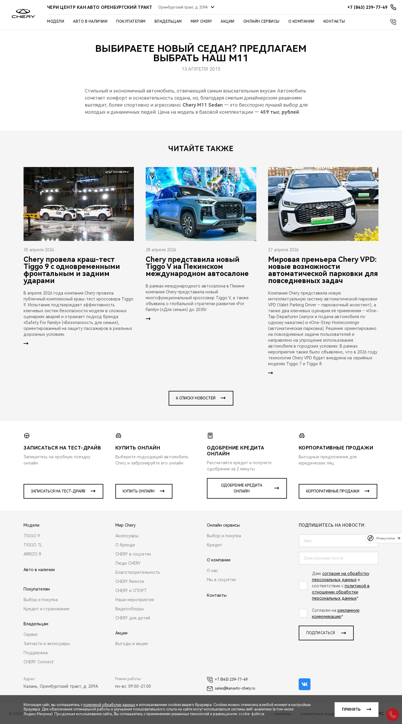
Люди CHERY (128, 563)
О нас (212, 570)
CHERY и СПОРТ (131, 590)
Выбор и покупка (41, 599)
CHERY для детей (132, 618)
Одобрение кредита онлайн (241, 488)
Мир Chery (201, 21)
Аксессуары (127, 535)
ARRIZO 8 (32, 554)
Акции (228, 21)
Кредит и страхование (46, 608)
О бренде (125, 545)
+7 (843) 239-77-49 (231, 679)
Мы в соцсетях (221, 579)
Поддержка (36, 652)
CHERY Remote (129, 581)
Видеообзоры (129, 608)
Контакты (334, 21)
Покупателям (131, 21)
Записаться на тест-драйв (58, 491)
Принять (351, 710)
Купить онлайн (139, 491)
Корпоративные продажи (332, 491)
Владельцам (168, 21)
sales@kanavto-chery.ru (235, 688)
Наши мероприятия (134, 599)
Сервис (31, 634)
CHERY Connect (39, 661)
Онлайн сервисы (261, 21)
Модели (55, 21)
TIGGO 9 (32, 535)
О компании (301, 21)
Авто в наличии (90, 21)
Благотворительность (137, 572)
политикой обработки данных (109, 705)
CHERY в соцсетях (133, 554)
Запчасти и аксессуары (47, 643)
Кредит (214, 545)
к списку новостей (195, 398)
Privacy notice (385, 538)
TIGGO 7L (33, 545)
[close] (399, 538)
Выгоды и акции (131, 643)
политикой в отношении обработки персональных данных (341, 592)
